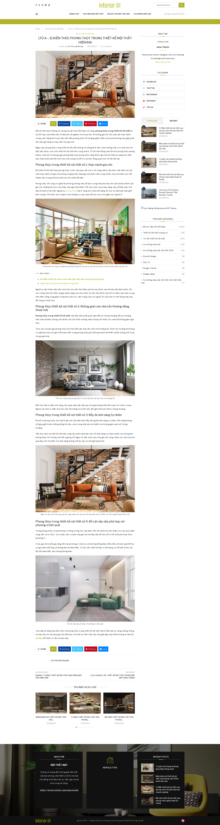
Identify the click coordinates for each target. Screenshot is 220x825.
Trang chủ (74, 14)
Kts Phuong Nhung (75, 46)
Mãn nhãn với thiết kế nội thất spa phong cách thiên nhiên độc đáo (171, 146)
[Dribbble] (182, 820)
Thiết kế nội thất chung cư (163, 232)
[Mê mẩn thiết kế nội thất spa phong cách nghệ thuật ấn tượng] (119, 703)
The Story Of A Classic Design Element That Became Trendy (169, 192)
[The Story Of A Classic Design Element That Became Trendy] (148, 194)
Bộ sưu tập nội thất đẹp (118, 14)
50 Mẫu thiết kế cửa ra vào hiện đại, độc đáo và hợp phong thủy (72, 279)
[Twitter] (39, 5)
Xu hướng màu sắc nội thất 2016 (163, 250)
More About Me (163, 62)
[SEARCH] (181, 5)
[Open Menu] (37, 14)
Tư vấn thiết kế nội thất (163, 238)
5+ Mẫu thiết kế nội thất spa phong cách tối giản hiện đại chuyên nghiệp (171, 130)
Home (38, 29)
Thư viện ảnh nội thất (93, 14)
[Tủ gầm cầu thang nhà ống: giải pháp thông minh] (148, 163)
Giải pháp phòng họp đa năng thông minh (59, 283)
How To (163, 262)
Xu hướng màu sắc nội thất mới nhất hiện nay (162, 281)
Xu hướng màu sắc (142, 14)
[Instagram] (43, 5)
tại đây (39, 638)
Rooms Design (163, 256)
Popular (152, 120)
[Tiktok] (49, 5)
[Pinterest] (46, 5)
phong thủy (70, 190)
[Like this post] (54, 123)
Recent (174, 120)
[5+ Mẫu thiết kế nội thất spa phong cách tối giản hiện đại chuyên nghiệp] (85, 703)
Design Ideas (163, 274)
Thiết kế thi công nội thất (133, 821)
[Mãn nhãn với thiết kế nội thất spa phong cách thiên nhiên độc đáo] (51, 703)
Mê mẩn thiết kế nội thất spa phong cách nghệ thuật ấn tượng (171, 176)
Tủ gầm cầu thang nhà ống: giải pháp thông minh (170, 160)
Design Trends (163, 268)
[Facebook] (36, 5)
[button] (39, 710)
